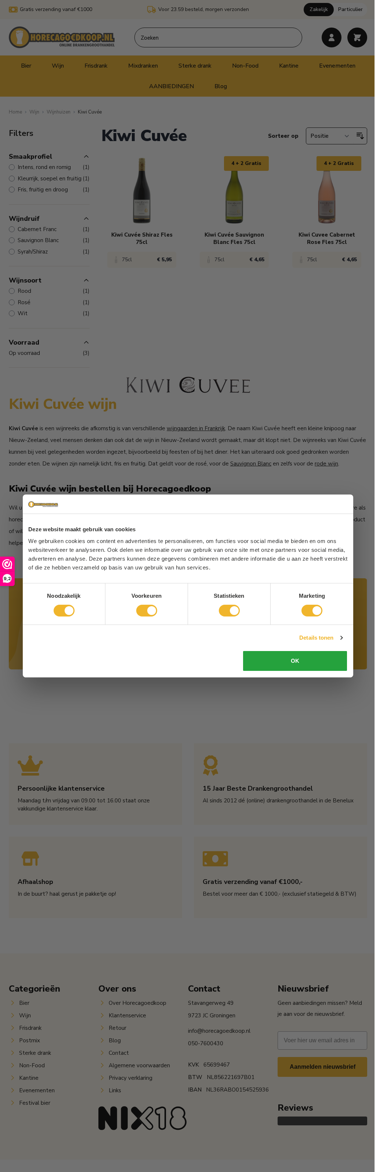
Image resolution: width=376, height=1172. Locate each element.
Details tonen (316, 637)
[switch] (146, 610)
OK (295, 661)
